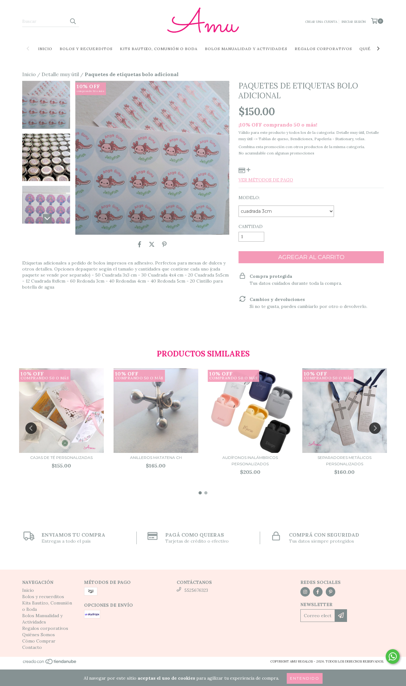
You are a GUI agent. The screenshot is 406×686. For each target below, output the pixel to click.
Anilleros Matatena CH (156, 457)
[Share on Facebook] (139, 244)
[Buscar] (72, 21)
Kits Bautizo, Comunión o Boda (159, 48)
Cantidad (251, 226)
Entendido (304, 678)
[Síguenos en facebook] (318, 592)
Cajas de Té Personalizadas (61, 457)
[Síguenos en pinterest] (330, 592)
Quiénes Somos (38, 634)
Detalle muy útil (60, 74)
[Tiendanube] (50, 664)
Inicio (45, 48)
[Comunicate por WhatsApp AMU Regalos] (393, 656)
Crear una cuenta (321, 22)
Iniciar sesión (354, 22)
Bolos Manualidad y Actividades (246, 48)
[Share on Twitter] (152, 244)
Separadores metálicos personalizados (344, 460)
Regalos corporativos (323, 48)
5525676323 (196, 590)
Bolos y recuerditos (86, 48)
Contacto (32, 647)
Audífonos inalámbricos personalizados (250, 460)
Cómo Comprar (39, 641)
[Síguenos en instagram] (305, 592)
